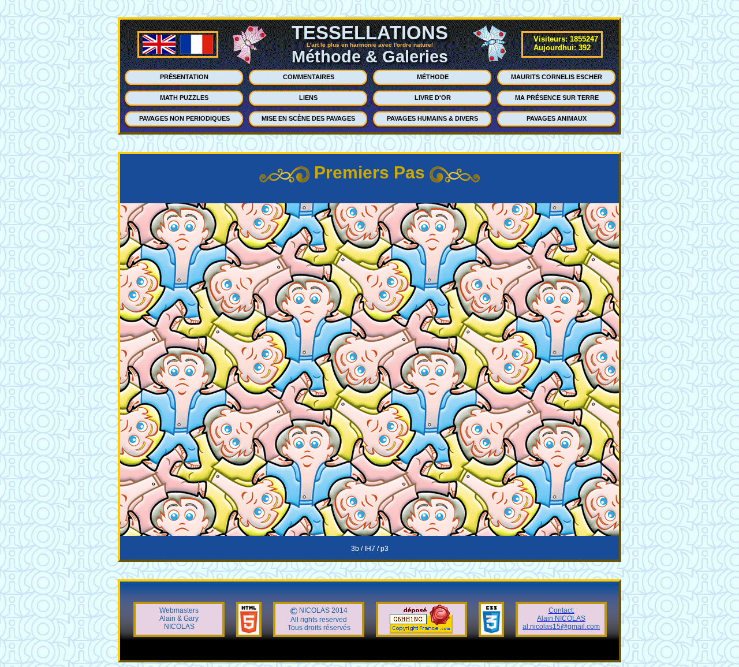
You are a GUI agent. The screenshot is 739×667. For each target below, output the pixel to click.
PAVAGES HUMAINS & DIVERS (432, 118)
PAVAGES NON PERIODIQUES (184, 118)
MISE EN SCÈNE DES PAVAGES (308, 118)
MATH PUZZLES (184, 97)
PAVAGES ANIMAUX (557, 118)
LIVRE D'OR (433, 97)
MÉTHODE (433, 76)
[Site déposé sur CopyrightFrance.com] (421, 631)
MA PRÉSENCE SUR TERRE (557, 97)
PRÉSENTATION (184, 76)
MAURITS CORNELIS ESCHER (556, 76)
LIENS (308, 97)
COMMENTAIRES (308, 76)
